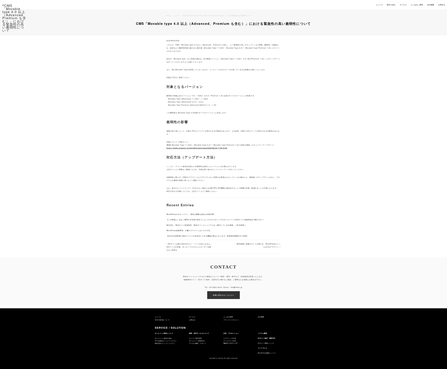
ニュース (379, 4)
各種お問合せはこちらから (223, 295)
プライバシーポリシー (231, 320)
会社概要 (430, 4)
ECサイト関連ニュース (266, 343)
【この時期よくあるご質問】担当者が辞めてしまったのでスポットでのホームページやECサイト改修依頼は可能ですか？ (215, 219)
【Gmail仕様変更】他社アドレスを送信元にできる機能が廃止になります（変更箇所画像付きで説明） (207, 236)
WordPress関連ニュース (267, 353)
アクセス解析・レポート (197, 343)
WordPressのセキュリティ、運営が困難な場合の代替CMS (190, 214)
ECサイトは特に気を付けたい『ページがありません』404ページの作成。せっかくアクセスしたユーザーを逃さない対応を (189, 247)
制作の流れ (391, 4)
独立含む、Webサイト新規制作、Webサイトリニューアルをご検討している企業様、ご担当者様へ (206, 225)
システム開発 (262, 333)
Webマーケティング (231, 343)
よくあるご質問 (417, 4)
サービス (403, 4)
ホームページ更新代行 (197, 341)
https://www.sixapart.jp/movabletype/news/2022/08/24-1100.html (196, 148)
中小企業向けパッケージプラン (166, 341)
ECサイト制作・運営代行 (266, 338)
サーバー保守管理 (195, 338)
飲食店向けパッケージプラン (165, 343)
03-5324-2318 (215, 287)
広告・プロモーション (231, 333)
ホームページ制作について (164, 333)
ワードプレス (262, 348)
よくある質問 (228, 317)
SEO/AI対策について (162, 320)
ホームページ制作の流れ (163, 338)
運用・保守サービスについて (199, 333)
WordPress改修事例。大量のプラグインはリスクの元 (188, 230)
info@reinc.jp (236, 287)
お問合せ (441, 4)
